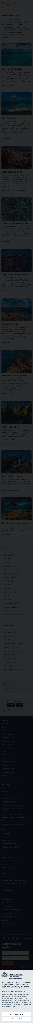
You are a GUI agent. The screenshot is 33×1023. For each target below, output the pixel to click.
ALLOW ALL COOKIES (16, 1014)
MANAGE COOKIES (16, 1019)
